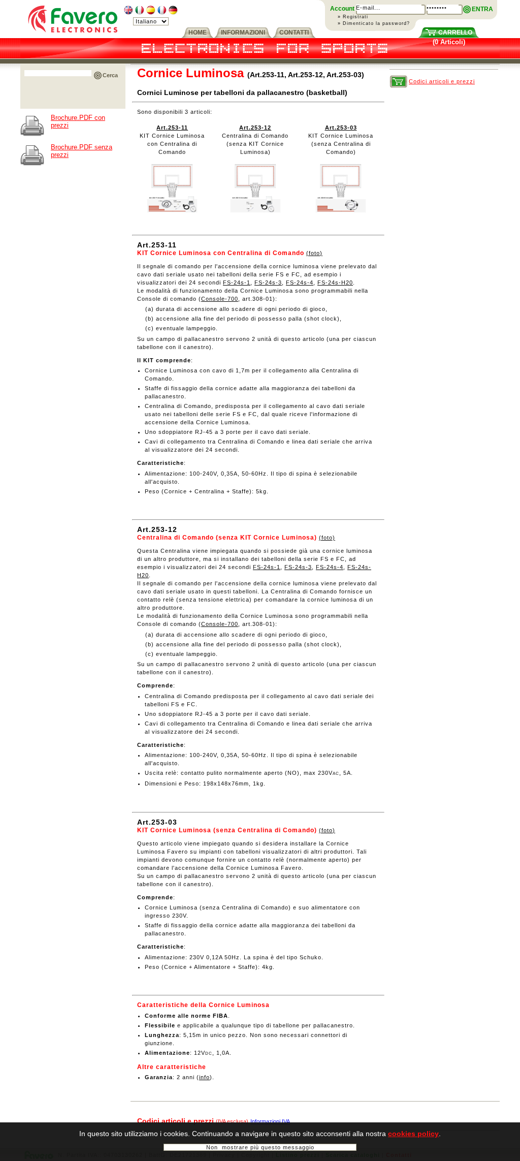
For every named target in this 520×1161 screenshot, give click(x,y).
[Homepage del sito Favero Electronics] (72, 36)
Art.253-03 (341, 127)
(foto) (314, 253)
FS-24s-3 (268, 282)
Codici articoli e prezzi (442, 81)
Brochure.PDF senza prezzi (81, 151)
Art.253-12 (255, 127)
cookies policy (413, 1133)
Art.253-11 (172, 127)
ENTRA (482, 9)
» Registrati (353, 16)
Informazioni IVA (270, 1121)
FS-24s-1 (236, 282)
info (204, 1077)
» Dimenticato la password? (374, 23)
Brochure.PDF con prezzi (78, 121)
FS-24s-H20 (335, 282)
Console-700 (219, 299)
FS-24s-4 (299, 282)
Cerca (110, 75)
